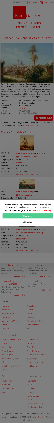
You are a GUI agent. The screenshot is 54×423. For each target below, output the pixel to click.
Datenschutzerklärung (41, 210)
